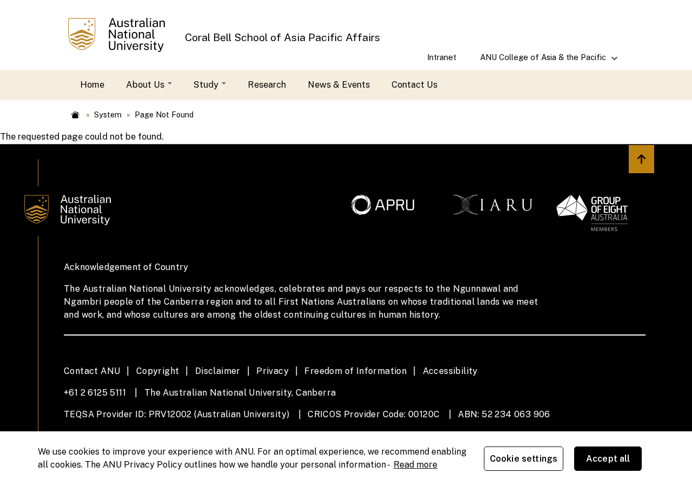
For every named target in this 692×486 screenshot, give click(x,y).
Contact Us (414, 84)
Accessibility (450, 371)
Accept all (608, 459)
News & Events (339, 84)
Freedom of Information (355, 371)
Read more (415, 464)
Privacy (272, 371)
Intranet (441, 57)
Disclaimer (218, 371)
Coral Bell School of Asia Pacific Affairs (282, 37)
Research (267, 84)
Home (92, 84)
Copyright (157, 371)
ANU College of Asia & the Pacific (537, 60)
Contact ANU (92, 371)
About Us (146, 84)
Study (207, 84)
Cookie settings (523, 459)
